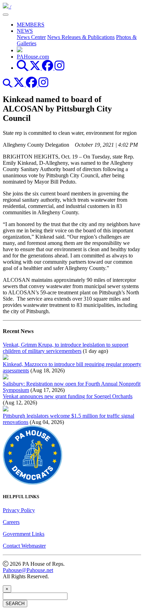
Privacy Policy (19, 510)
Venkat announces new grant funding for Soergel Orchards (67, 396)
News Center (31, 37)
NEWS (25, 31)
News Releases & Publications (81, 37)
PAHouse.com (33, 57)
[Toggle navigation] (5, 15)
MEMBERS (30, 25)
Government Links (23, 534)
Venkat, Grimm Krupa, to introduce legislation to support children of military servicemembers (65, 348)
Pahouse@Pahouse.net (28, 570)
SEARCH (15, 603)
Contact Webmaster (24, 546)
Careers (11, 522)
